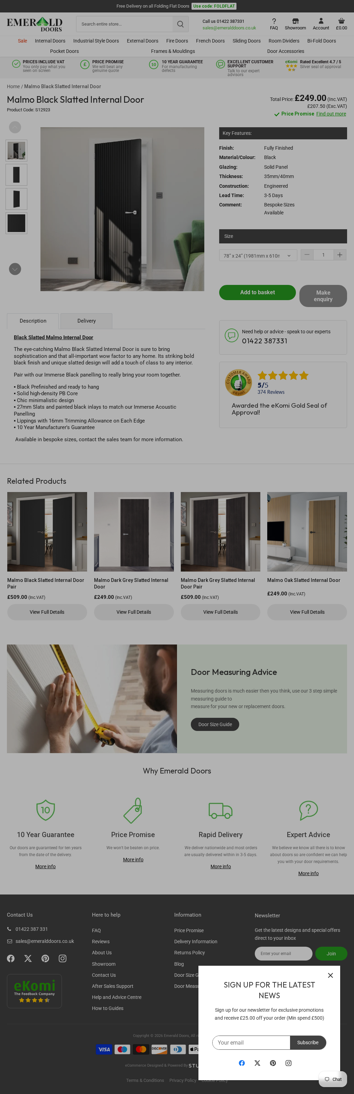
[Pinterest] (273, 1062)
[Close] (330, 975)
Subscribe (307, 1042)
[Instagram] (288, 1062)
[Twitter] (257, 1062)
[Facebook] (242, 1062)
